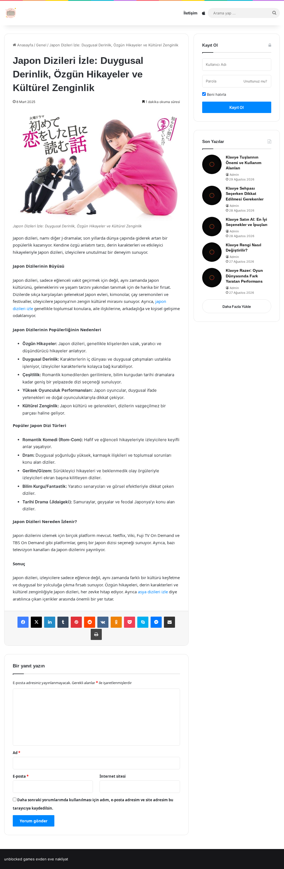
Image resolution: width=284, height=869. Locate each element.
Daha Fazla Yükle (236, 306)
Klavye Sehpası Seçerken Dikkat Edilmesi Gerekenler (244, 193)
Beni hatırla (216, 94)
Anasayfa (24, 45)
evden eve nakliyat (52, 859)
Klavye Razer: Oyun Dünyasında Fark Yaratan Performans (244, 275)
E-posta (21, 776)
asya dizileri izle (153, 591)
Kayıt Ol (236, 107)
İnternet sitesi (113, 776)
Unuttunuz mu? (255, 81)
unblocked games (19, 859)
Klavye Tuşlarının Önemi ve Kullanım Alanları (243, 162)
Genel (41, 45)
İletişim (190, 13)
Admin (234, 175)
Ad (16, 752)
